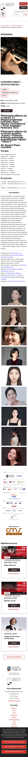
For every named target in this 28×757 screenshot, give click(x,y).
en (27, 11)
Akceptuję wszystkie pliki (14, 742)
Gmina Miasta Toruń (16, 253)
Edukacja (14, 717)
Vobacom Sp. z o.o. (11, 275)
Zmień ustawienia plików (14, 751)
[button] (14, 56)
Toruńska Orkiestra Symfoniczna (16, 281)
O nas (14, 712)
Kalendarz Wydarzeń (16, 26)
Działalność (14, 715)
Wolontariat (14, 726)
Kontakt (14, 724)
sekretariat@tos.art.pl (14, 701)
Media (14, 722)
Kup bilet (7, 111)
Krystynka (3, 279)
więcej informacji (14, 573)
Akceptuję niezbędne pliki (14, 746)
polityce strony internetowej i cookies (16, 737)
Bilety (24, 8)
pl (24, 11)
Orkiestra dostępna (19, 11)
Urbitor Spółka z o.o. (16, 273)
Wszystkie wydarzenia (14, 657)
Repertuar (24, 4)
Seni (5, 273)
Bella (9, 273)
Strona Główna (5, 26)
